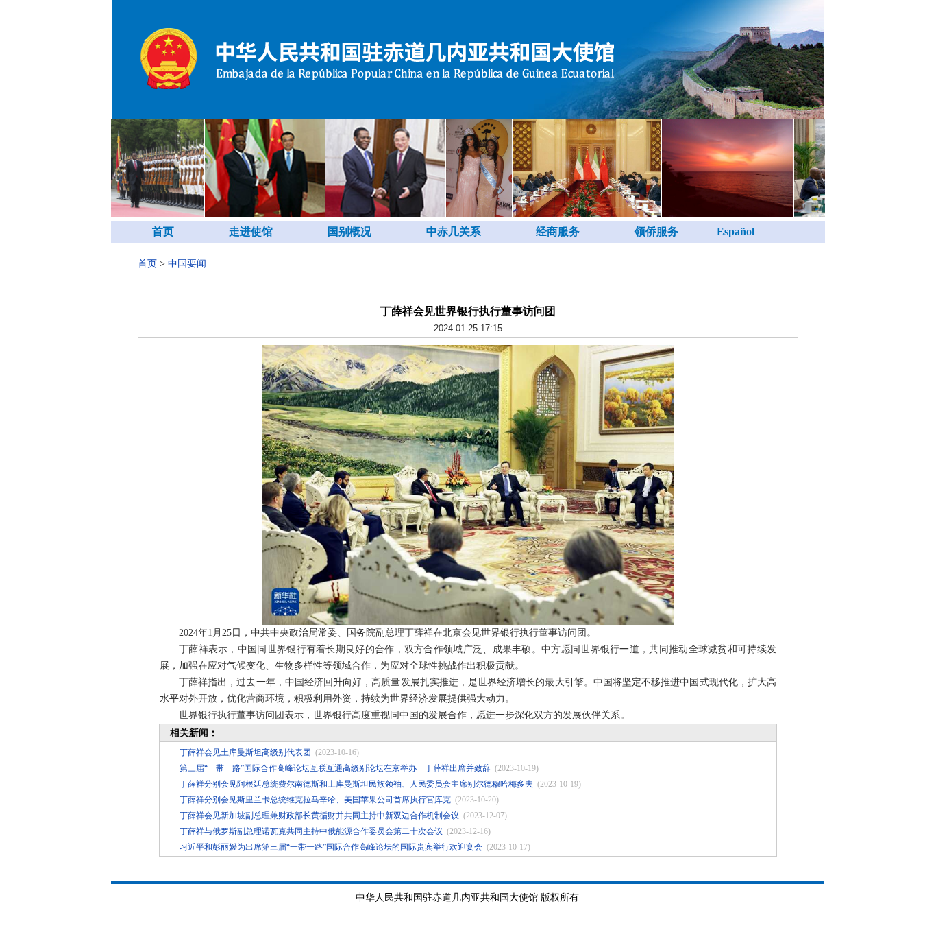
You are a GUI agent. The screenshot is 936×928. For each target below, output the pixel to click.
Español (735, 231)
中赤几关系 (453, 231)
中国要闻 (187, 264)
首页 (163, 231)
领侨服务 (656, 231)
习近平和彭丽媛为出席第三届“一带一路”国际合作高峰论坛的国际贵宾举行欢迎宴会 (331, 847)
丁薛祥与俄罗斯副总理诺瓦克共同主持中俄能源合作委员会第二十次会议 (311, 831)
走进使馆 (251, 231)
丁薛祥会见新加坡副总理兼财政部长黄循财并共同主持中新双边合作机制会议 (319, 815)
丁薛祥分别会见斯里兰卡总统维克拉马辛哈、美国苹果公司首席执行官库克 (315, 800)
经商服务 (558, 231)
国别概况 (349, 231)
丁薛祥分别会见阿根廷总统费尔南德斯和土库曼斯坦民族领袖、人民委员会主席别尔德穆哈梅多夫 (356, 784)
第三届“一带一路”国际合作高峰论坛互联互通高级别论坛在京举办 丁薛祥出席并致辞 (335, 768)
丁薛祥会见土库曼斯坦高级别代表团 (245, 752)
